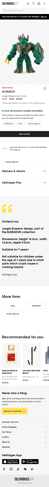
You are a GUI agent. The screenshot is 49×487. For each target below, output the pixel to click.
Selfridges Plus (11, 182)
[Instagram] (11, 470)
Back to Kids (24, 134)
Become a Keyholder (13, 411)
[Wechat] (25, 470)
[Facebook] (4, 470)
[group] (24, 364)
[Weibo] (32, 470)
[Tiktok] (18, 470)
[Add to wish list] (45, 88)
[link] (11, 377)
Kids (13, 306)
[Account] (27, 3)
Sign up (44, 17)
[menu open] (44, 3)
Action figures (12, 162)
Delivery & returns (13, 171)
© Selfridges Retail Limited (25, 483)
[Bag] (38, 3)
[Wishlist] (33, 3)
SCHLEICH (8, 91)
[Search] (5, 10)
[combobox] (26, 10)
